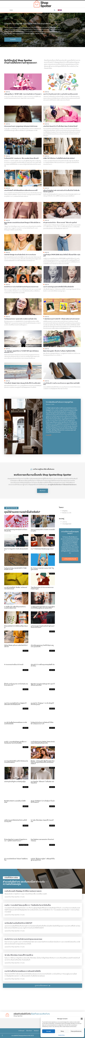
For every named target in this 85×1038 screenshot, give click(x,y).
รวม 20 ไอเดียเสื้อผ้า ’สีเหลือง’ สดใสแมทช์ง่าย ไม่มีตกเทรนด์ (15, 588)
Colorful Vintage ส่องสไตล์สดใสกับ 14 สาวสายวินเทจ (20, 255)
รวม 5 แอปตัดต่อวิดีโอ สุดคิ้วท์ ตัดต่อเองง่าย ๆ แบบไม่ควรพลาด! (16, 761)
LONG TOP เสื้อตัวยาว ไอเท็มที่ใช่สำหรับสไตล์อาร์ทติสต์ (59, 158)
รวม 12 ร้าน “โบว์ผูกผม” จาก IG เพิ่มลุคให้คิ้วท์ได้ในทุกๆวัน (42, 704)
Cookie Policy (61, 1035)
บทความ (7, 19)
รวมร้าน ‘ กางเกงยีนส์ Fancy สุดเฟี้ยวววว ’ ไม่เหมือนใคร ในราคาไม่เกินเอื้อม (15, 742)
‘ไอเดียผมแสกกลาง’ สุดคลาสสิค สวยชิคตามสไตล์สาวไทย (20, 319)
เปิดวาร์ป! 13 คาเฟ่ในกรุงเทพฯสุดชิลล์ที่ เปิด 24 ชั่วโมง (43, 665)
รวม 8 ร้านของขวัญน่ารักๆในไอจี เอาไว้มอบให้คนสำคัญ (15, 530)
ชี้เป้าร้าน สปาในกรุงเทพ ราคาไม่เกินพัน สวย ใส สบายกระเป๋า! (16, 684)
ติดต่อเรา (36, 1031)
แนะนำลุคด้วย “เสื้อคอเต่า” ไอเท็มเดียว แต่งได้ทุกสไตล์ (42, 782)
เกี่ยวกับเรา (29, 1031)
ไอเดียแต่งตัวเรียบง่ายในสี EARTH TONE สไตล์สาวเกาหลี (15, 569)
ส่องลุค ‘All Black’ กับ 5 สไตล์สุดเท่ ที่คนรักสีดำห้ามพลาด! (43, 801)
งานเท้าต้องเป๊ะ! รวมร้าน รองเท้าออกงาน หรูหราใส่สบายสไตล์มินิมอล (61, 384)
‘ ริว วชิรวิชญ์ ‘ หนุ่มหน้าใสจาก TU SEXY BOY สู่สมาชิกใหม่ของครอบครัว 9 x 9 (21, 351)
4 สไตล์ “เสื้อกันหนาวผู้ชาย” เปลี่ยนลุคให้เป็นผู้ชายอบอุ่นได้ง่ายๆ (43, 859)
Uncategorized (66, 524)
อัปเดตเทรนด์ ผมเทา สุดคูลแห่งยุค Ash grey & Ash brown (20, 126)
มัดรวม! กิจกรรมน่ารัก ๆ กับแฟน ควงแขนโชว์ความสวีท (43, 530)
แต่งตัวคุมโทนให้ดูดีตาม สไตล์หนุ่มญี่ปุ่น (15, 782)
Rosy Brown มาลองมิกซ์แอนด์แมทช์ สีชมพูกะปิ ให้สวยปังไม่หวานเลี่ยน (22, 223)
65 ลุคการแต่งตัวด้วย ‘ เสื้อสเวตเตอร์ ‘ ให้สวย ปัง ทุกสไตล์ (60, 222)
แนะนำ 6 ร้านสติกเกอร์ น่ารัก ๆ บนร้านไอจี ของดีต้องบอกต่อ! (60, 94)
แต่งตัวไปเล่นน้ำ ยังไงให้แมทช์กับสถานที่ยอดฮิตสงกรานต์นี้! (21, 190)
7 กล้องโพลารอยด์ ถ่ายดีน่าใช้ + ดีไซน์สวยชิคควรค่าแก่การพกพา (61, 319)
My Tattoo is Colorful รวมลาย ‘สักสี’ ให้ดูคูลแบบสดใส (42, 569)
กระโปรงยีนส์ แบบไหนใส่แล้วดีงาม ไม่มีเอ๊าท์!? (18, 923)
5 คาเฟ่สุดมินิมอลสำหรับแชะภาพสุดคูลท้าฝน (59, 402)
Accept (48, 1031)
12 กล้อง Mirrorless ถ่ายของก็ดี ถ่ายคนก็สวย (42, 821)
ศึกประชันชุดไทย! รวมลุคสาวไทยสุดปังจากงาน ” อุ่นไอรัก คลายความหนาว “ (15, 840)
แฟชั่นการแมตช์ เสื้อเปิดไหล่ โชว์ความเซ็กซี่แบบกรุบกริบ (15, 821)
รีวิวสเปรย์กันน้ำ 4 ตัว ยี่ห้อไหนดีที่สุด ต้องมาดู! (16, 627)
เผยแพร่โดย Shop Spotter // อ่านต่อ (15, 897)
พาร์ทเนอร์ (21, 1031)
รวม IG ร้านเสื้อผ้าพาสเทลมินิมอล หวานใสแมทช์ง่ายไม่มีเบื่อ (15, 723)
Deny (62, 1031)
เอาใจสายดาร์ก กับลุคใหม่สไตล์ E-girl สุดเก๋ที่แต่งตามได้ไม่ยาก (42, 627)
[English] (59, 10)
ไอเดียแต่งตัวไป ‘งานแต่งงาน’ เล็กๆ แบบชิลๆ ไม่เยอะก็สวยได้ (21, 158)
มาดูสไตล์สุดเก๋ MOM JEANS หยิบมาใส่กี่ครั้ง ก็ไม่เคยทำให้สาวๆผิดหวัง (61, 255)
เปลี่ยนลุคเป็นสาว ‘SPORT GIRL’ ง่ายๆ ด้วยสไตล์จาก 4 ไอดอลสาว (23, 94)
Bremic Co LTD (66, 513)
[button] (82, 1019)
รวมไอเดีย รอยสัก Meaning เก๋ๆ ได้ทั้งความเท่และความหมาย (23, 891)
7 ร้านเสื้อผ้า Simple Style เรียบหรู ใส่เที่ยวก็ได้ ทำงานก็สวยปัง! (22, 383)
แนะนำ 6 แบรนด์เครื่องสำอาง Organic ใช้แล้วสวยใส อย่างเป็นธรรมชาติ (15, 704)
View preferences (76, 1031)
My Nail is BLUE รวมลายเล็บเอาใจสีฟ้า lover (15, 801)
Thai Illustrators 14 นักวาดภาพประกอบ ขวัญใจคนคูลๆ (42, 588)
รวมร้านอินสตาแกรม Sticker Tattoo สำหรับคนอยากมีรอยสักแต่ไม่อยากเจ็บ (43, 742)
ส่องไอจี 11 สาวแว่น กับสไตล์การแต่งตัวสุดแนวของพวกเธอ (21, 287)
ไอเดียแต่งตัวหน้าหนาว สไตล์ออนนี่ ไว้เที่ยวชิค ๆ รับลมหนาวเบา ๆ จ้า (42, 723)
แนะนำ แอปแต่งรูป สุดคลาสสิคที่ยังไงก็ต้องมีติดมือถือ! (58, 287)
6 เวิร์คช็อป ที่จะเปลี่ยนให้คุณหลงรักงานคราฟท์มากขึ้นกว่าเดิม (15, 607)
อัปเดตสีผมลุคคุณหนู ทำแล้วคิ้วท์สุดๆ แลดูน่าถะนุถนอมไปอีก (42, 646)
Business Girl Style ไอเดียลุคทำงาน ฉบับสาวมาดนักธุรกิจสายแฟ (24, 24)
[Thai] (61, 10)
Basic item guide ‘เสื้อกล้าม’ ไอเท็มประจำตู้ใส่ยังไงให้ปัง (59, 351)
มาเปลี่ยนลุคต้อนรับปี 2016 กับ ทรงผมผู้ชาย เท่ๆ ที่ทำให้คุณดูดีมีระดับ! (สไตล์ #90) (43, 607)
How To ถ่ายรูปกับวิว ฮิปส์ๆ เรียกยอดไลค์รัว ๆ (16, 549)
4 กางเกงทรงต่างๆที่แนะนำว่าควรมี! (13, 664)
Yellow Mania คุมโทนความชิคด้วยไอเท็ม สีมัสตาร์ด (15, 646)
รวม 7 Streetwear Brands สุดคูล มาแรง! (42, 549)
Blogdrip (64, 511)
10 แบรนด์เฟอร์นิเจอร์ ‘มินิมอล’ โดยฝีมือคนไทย (16, 859)
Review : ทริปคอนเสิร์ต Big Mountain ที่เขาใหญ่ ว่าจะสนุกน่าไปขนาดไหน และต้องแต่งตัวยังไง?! (43, 762)
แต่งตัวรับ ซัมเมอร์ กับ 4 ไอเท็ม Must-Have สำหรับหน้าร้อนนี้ (60, 126)
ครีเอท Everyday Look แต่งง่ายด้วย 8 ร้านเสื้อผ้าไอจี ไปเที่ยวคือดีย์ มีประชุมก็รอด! (61, 191)
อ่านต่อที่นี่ (48, 435)
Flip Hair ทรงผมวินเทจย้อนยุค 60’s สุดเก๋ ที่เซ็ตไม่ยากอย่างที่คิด (43, 684)
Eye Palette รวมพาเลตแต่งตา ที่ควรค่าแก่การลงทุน (42, 840)
